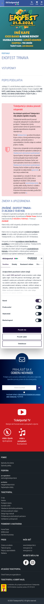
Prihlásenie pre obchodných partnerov (13, 516)
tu (26, 193)
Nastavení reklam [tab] (26, 264)
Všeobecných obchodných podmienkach (26, 153)
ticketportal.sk (22, 135)
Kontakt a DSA (5, 506)
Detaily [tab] (14, 264)
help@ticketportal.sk (8, 484)
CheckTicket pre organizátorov (11, 574)
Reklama (4, 553)
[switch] (38, 307)
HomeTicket (5, 529)
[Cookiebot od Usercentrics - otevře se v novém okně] (28, 258)
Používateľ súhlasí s (23, 396)
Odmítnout (22, 344)
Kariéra (3, 500)
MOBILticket (5, 532)
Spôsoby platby (6, 465)
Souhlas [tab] (5, 264)
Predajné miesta (6, 503)
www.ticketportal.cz (29, 545)
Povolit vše (22, 330)
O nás (3, 498)
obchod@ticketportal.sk (9, 478)
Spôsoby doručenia (7, 463)
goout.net (35, 170)
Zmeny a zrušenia (6, 545)
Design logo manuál (7, 513)
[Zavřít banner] (41, 258)
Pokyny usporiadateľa (8, 550)
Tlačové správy (6, 548)
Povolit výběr (22, 337)
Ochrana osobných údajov (9, 511)
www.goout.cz (27, 550)
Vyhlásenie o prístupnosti (9, 519)
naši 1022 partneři (14, 275)
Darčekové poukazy (7, 534)
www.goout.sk (27, 548)
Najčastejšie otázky (7, 487)
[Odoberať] (39, 387)
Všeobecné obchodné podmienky (12, 508)
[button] (36, 3)
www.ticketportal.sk (32, 183)
